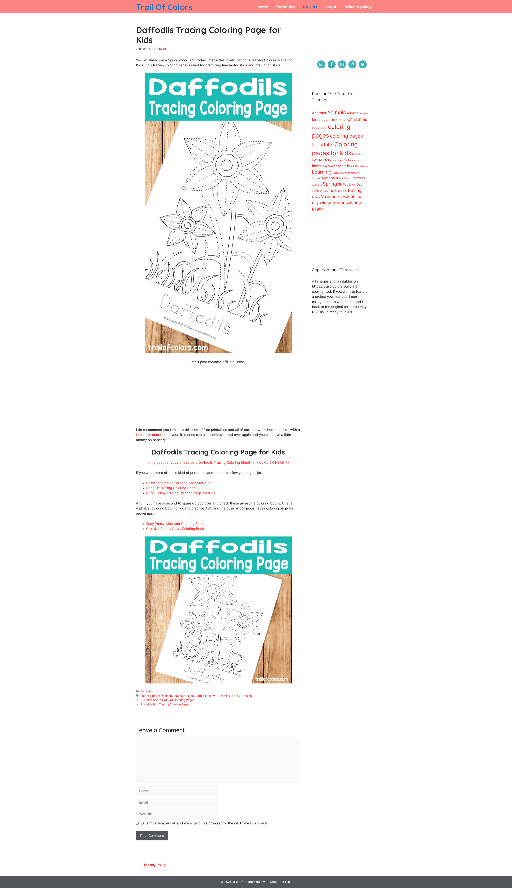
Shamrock (358, 178)
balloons (363, 113)
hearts (352, 166)
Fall (346, 160)
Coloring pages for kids (178, 695)
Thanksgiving (337, 190)
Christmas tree (319, 128)
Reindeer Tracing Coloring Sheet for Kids (179, 483)
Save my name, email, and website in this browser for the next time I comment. (204, 823)
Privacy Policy (358, 7)
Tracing (247, 695)
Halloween (330, 166)
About (331, 7)
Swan (325, 191)
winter (326, 202)
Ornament (350, 173)
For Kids (310, 7)
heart (342, 166)
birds (316, 119)
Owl (358, 173)
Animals (336, 112)
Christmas (357, 119)
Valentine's (331, 196)
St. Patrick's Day (350, 184)
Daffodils (201, 695)
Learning (224, 695)
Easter (333, 160)
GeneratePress (280, 882)
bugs (325, 120)
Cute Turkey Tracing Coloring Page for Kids (180, 493)
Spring (236, 695)
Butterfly (336, 119)
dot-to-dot (320, 160)
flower (213, 695)
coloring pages (151, 695)
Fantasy (354, 160)
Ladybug (363, 166)
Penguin (316, 178)
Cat (344, 120)
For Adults (285, 7)
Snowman (317, 185)
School (347, 178)
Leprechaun (338, 173)
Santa (339, 178)
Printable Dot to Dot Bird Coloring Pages (167, 700)
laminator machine (151, 435)
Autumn (352, 113)
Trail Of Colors (164, 7)
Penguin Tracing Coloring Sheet (171, 488)
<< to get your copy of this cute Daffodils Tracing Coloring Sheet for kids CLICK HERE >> (218, 462)
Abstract (319, 113)
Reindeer (328, 178)
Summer (317, 190)
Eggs (340, 160)
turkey (316, 197)
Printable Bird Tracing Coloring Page (165, 704)
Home (262, 7)
